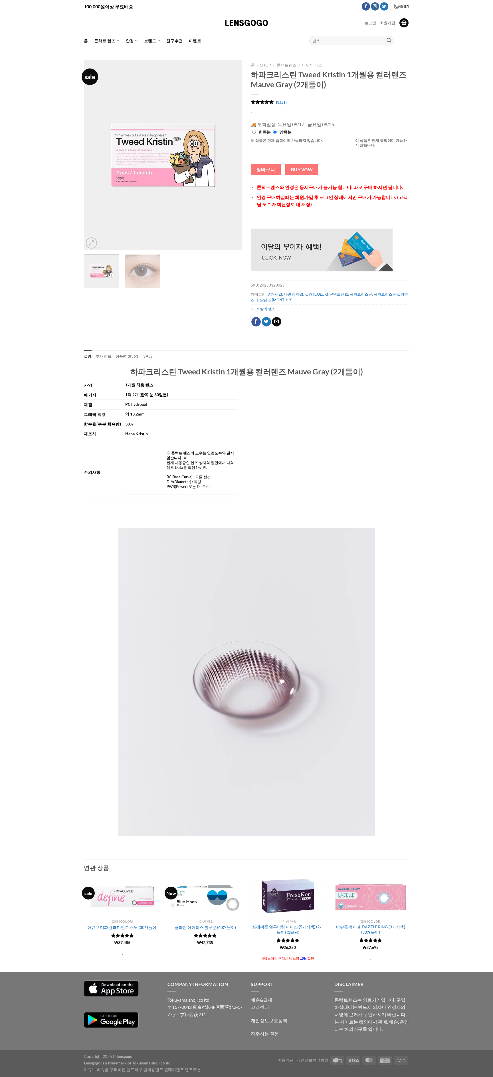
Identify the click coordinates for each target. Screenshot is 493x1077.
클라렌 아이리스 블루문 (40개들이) (205, 927)
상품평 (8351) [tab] (128, 356)
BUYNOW (302, 169)
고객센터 (260, 1007)
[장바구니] (404, 23)
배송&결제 (261, 1000)
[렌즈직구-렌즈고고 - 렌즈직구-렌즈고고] (246, 23)
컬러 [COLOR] (316, 294)
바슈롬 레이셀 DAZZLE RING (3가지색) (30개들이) (370, 929)
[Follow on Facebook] (366, 6)
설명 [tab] (88, 356)
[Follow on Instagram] (375, 6)
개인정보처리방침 (312, 1060)
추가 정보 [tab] (104, 356)
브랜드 (150, 40)
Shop (265, 65)
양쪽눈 (286, 132)
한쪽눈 (265, 132)
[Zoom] (91, 243)
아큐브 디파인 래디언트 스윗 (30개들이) (122, 927)
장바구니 (265, 169)
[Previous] (94, 155)
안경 (130, 40)
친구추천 (174, 40)
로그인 (370, 23)
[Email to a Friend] (276, 322)
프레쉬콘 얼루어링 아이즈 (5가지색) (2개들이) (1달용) (288, 929)
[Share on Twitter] (266, 322)
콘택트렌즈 (286, 65)
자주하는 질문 (265, 1033)
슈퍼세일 (274, 294)
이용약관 (286, 1060)
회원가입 (387, 23)
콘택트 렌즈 (105, 40)
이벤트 (195, 40)
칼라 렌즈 (268, 308)
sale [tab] (148, 356)
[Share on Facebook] (256, 322)
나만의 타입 (312, 65)
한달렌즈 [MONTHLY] (274, 300)
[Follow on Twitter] (384, 6)
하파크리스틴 (361, 294)
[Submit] (389, 41)
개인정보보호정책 (269, 1020)
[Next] (232, 155)
